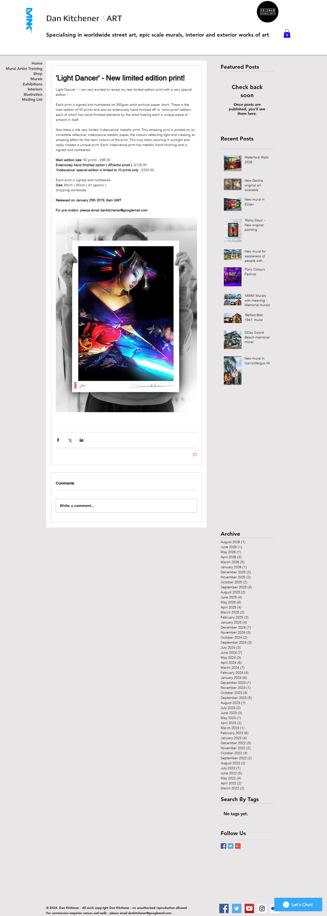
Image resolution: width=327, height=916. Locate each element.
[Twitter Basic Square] (230, 846)
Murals (36, 79)
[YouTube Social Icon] (249, 908)
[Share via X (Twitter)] (70, 440)
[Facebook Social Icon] (224, 908)
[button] (287, 33)
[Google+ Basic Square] (238, 846)
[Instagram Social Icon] (262, 908)
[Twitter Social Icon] (236, 908)
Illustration (33, 95)
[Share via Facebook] (58, 440)
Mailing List (32, 100)
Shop (37, 74)
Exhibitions (32, 84)
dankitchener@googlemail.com (149, 913)
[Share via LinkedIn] (81, 440)
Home (37, 63)
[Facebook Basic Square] (223, 846)
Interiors (35, 89)
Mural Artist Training (29, 69)
